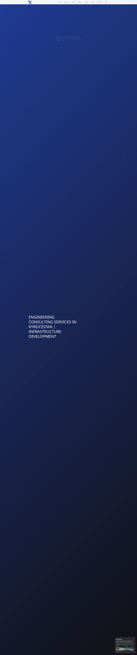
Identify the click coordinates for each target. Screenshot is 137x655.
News (92, 2)
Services (73, 2)
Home (60, 2)
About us (66, 2)
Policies (86, 2)
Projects (80, 2)
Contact (98, 2)
